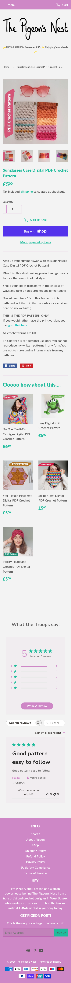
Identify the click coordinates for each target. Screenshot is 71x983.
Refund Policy (35, 856)
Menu (12, 4)
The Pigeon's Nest (26, 961)
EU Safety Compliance (35, 867)
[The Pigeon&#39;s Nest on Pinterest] (28, 951)
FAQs (35, 845)
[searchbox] (20, 723)
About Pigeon (35, 839)
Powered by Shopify (50, 961)
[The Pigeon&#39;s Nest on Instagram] (35, 951)
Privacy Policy (35, 862)
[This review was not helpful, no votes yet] (54, 794)
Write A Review (37, 706)
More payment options (35, 242)
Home (6, 66)
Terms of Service (35, 873)
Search (35, 834)
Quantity (8, 201)
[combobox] (50, 733)
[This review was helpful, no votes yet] (47, 794)
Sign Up (61, 932)
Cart (65, 4)
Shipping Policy (35, 850)
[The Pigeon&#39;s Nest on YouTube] (41, 951)
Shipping (27, 191)
